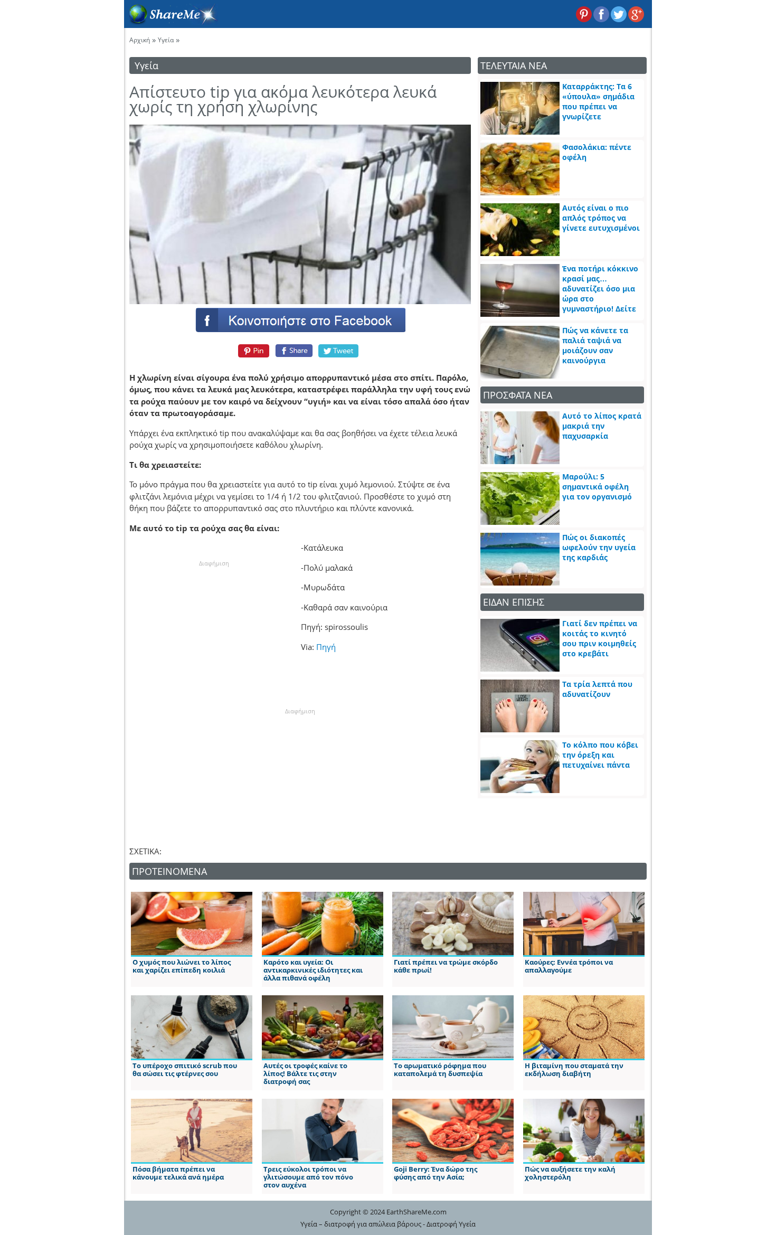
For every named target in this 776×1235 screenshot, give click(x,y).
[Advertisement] (214, 634)
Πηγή (326, 647)
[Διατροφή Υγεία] (171, 21)
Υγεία (166, 39)
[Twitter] (338, 351)
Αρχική (139, 39)
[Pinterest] (252, 351)
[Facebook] (299, 319)
